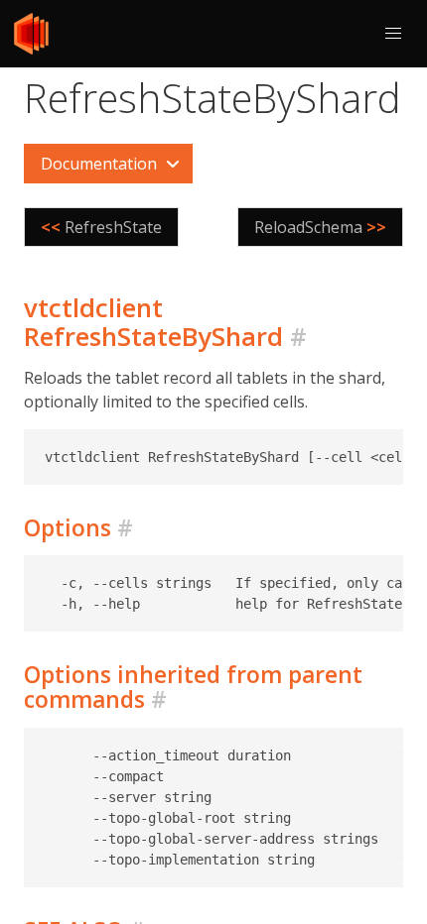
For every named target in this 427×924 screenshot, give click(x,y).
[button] (393, 33)
